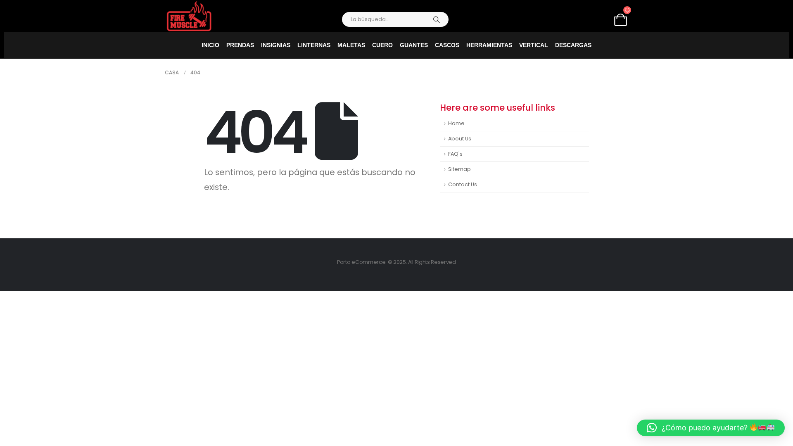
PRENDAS (240, 45)
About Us (459, 138)
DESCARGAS (573, 45)
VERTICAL (533, 45)
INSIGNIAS (275, 45)
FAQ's (455, 153)
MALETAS (351, 45)
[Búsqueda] (436, 19)
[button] (711, 428)
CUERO (382, 45)
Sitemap (459, 169)
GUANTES (414, 45)
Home (456, 123)
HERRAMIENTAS (489, 45)
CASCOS (447, 45)
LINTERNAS (313, 45)
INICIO (210, 45)
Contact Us (462, 184)
